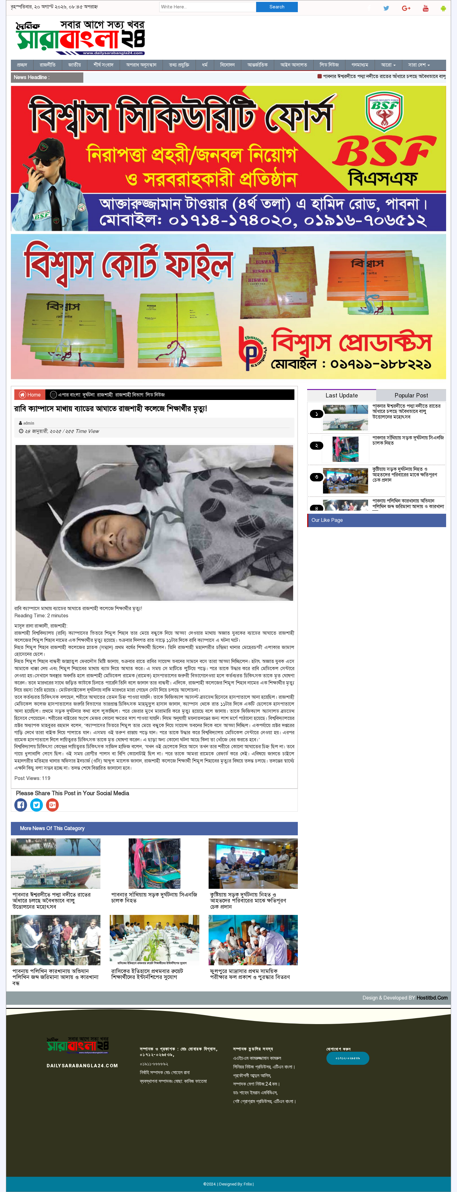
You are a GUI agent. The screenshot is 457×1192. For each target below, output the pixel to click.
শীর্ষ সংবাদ (103, 65)
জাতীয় (74, 65)
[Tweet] (36, 805)
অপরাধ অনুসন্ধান (141, 65)
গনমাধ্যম (360, 65)
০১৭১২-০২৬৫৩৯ (348, 1058)
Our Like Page (327, 520)
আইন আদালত (293, 65)
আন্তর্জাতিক (257, 65)
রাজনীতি (48, 65)
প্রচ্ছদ (22, 65)
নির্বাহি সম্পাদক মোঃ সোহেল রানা (165, 1072)
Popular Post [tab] (411, 395)
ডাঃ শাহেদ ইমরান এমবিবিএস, (255, 1093)
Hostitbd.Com (432, 998)
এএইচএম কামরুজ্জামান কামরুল (257, 1058)
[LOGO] (78, 1045)
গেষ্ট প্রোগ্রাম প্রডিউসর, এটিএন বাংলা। (265, 1101)
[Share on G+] (52, 805)
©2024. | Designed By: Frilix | (228, 1184)
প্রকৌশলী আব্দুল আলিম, (252, 1075)
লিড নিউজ (329, 65)
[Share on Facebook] (20, 805)
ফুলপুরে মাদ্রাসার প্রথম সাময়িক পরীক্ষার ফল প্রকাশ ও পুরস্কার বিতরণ (250, 974)
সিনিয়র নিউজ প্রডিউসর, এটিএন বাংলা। (264, 1067)
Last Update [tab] (342, 395)
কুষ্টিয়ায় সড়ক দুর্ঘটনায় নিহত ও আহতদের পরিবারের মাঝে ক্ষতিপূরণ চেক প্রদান (248, 901)
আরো (387, 65)
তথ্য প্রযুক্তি (179, 65)
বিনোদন (227, 65)
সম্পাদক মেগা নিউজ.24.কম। (256, 1084)
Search (277, 7)
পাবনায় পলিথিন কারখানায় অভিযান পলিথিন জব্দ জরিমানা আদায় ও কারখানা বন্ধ (55, 977)
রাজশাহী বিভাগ (129, 395)
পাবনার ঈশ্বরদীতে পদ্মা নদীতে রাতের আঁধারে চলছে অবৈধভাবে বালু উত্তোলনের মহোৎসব (51, 901)
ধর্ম (205, 65)
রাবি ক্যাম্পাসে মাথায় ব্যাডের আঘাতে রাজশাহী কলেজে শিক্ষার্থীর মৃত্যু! (110, 408)
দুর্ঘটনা (89, 395)
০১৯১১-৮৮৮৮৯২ (154, 1064)
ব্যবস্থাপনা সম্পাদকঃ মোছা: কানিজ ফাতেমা (173, 1081)
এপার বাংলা (69, 395)
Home (33, 395)
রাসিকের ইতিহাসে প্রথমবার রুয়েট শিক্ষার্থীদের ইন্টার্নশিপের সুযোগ (147, 974)
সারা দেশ (418, 65)
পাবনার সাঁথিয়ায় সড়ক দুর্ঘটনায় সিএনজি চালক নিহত (154, 897)
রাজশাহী (105, 395)
